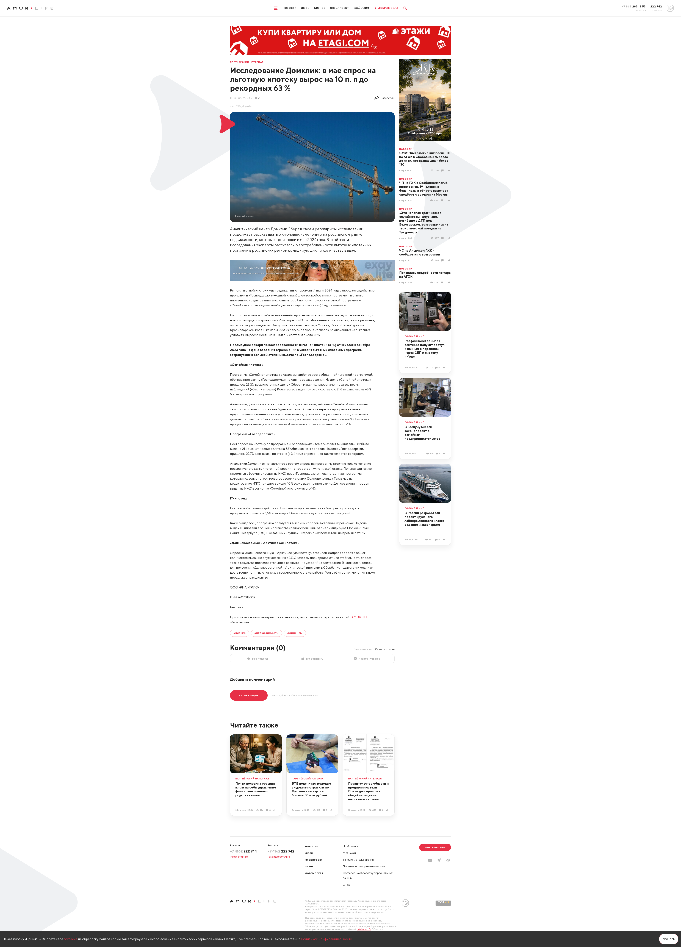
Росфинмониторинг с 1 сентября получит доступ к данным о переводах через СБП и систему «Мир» (425, 348)
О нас (346, 884)
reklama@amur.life (279, 856)
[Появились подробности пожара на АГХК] (449, 282)
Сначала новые (362, 649)
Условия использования (358, 859)
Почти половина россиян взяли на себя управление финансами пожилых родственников (255, 789)
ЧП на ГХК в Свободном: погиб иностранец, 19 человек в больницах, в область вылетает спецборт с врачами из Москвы (423, 188)
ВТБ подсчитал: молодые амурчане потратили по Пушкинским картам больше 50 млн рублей (311, 789)
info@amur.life (239, 856)
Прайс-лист (350, 846)
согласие (70, 939)
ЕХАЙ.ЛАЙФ (361, 8)
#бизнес (240, 633)
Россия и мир (414, 336)
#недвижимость (266, 633)
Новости (290, 8)
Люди (305, 8)
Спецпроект (339, 8)
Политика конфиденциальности (364, 866)
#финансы (294, 633)
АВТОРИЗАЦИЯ (249, 695)
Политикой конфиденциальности (326, 939)
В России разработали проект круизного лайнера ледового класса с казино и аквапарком (424, 518)
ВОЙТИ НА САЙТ (435, 847)
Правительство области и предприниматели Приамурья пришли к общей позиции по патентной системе (368, 791)
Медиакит (349, 853)
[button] (448, 860)
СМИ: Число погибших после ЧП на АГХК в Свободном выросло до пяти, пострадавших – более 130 (424, 158)
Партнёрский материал (247, 62)
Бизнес (319, 8)
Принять (669, 939)
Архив (309, 866)
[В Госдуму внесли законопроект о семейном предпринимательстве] (444, 453)
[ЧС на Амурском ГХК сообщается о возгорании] (449, 260)
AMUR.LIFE (359, 617)
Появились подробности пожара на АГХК (425, 274)
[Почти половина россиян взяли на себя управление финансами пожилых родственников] (274, 810)
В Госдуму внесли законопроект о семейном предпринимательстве (422, 432)
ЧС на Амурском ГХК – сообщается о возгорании (419, 252)
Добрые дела (314, 873)
